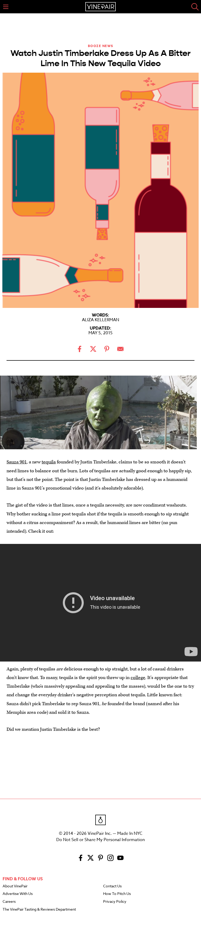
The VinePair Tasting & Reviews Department (39, 909)
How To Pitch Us (117, 894)
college (138, 678)
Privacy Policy (114, 902)
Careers (9, 902)
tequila (49, 462)
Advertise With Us (18, 894)
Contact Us (112, 886)
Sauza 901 (17, 462)
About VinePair (15, 886)
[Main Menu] (5, 7)
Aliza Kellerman (100, 320)
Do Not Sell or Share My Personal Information (100, 840)
